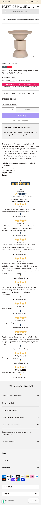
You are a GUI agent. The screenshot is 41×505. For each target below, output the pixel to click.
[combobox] (20, 11)
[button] (33, 6)
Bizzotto (4, 63)
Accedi (15, 132)
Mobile (14, 19)
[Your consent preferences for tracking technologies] (3, 501)
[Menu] (38, 6)
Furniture (8, 19)
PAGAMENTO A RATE (9, 105)
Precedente (16, 201)
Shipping (12, 81)
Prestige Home (10, 500)
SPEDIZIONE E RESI (9, 99)
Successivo (25, 201)
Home (3, 19)
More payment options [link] (20, 121)
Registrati (7, 132)
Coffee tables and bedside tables (25, 19)
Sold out (27, 109)
